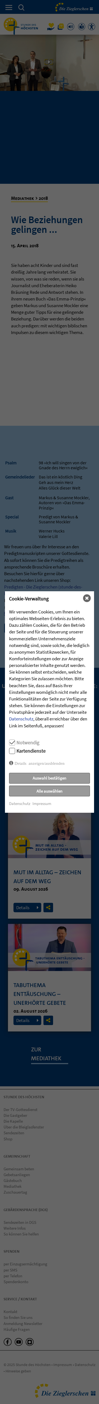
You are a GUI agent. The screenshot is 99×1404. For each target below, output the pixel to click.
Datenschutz (21, 719)
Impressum (41, 803)
